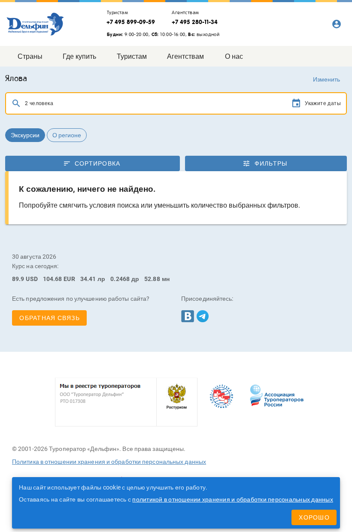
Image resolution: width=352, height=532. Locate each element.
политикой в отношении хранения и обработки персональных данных (232, 499)
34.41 (88, 278)
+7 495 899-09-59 (130, 21)
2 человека (39, 103)
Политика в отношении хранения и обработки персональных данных (109, 461)
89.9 (18, 278)
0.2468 (120, 278)
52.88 (152, 278)
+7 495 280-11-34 (195, 21)
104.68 (52, 278)
